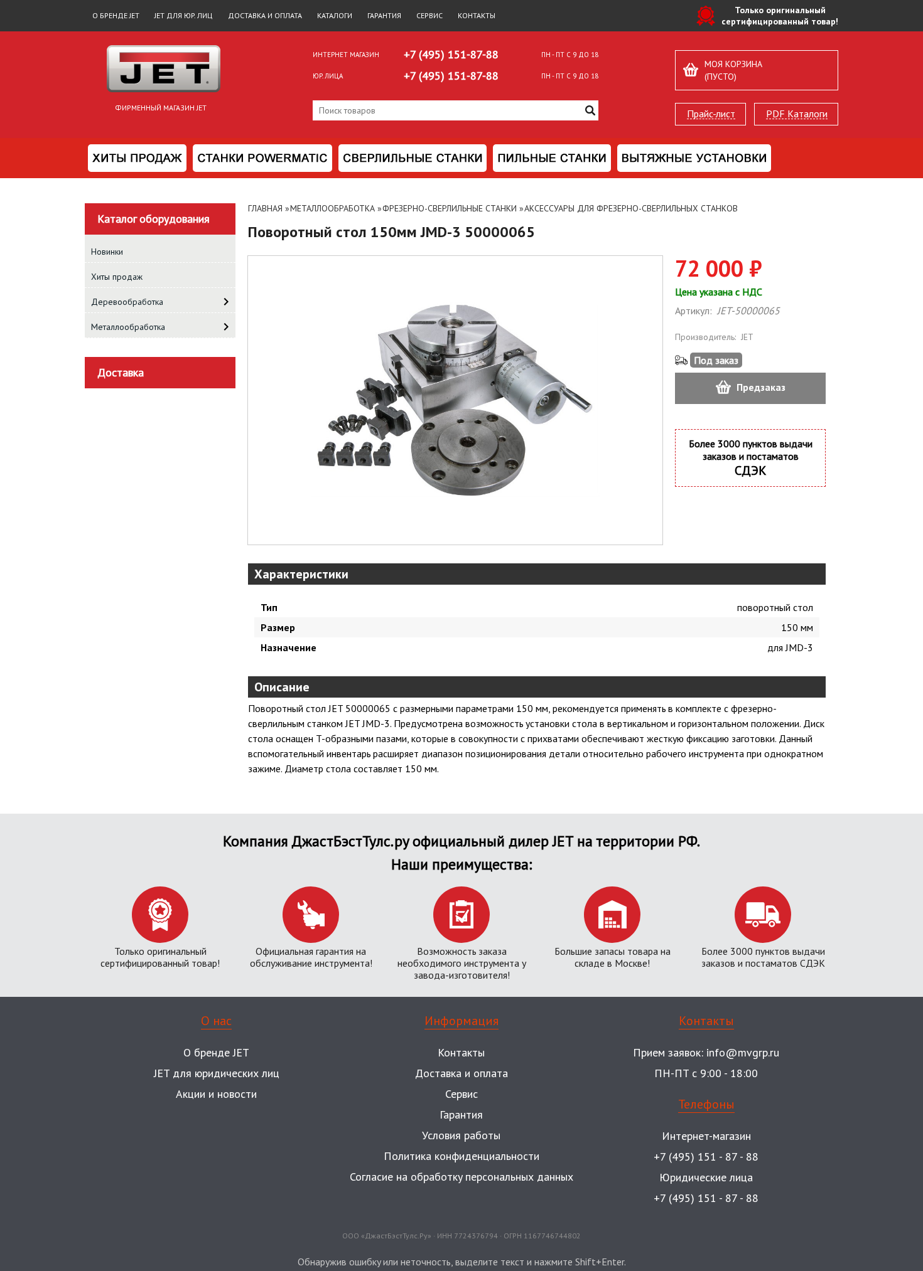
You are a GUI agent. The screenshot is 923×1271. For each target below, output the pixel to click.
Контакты (476, 15)
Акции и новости (216, 1094)
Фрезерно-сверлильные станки (449, 208)
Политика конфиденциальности (461, 1156)
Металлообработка (332, 208)
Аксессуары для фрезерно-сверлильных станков (631, 208)
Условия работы (461, 1135)
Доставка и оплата (265, 15)
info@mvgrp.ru (742, 1052)
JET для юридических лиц (216, 1073)
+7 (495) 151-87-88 (451, 54)
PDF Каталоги (797, 114)
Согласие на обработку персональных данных (461, 1176)
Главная (265, 208)
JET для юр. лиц (183, 15)
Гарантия (384, 15)
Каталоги (334, 15)
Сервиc (461, 1094)
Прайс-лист (711, 114)
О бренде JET (115, 15)
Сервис (429, 15)
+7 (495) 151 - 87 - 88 (706, 1156)
